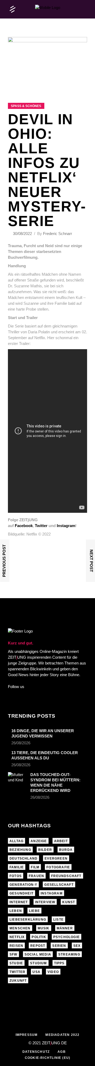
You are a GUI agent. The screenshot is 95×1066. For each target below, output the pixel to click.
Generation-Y (23, 885)
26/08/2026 (20, 743)
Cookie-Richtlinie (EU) (47, 1058)
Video (53, 972)
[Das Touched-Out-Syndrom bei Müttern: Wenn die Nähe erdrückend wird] (17, 778)
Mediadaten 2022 (62, 1035)
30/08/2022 (23, 233)
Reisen (16, 946)
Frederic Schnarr (57, 233)
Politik (39, 937)
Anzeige (39, 841)
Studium (38, 963)
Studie (16, 963)
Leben (16, 911)
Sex (77, 946)
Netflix (17, 937)
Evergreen (56, 858)
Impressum (27, 1035)
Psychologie (66, 937)
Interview (45, 902)
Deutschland (23, 858)
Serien (59, 946)
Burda (66, 850)
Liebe (34, 911)
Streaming (69, 954)
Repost (37, 946)
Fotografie (58, 867)
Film (35, 867)
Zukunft (18, 980)
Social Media (38, 954)
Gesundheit (22, 893)
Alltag (16, 841)
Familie (17, 867)
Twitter (17, 972)
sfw (13, 954)
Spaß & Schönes (26, 106)
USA (36, 972)
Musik (44, 928)
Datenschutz (36, 1052)
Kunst (68, 902)
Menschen (20, 928)
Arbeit (61, 841)
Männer (65, 928)
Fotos (16, 876)
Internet (19, 902)
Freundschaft (66, 876)
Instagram (52, 893)
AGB (62, 1052)
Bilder (45, 850)
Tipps (59, 963)
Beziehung (20, 850)
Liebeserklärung (28, 919)
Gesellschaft (58, 885)
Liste (58, 919)
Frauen (36, 876)
